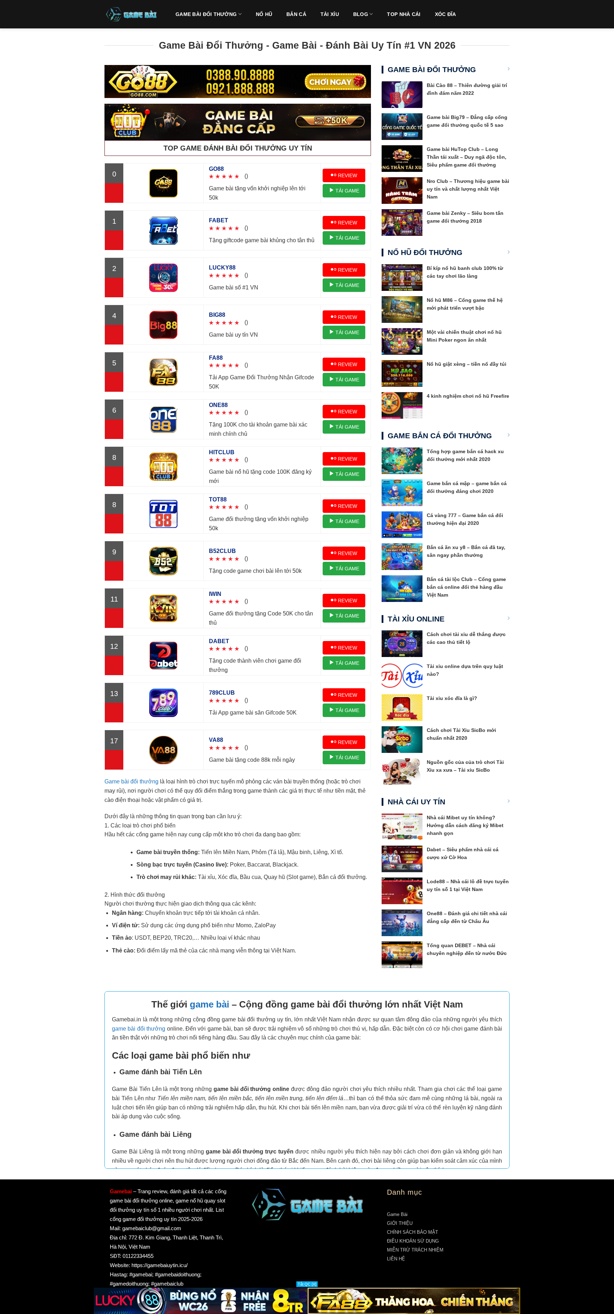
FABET (218, 220)
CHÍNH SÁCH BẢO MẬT (412, 1232)
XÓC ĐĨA (445, 14)
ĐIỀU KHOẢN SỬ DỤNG (413, 1241)
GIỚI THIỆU (400, 1223)
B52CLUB (222, 551)
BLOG (360, 14)
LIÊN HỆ (396, 1258)
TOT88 (218, 499)
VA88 (216, 740)
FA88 (216, 358)
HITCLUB (222, 452)
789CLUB (222, 693)
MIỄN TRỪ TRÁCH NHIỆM (415, 1250)
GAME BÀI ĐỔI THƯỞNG (206, 14)
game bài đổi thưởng (138, 1029)
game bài (209, 1004)
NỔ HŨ (264, 14)
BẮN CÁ (296, 14)
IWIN (215, 594)
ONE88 (218, 405)
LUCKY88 (222, 268)
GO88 (216, 169)
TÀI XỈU (330, 14)
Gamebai (121, 1191)
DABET (219, 641)
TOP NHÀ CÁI (403, 14)
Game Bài (397, 1214)
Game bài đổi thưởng (131, 781)
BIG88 (217, 315)
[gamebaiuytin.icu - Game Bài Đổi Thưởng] (131, 14)
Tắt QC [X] (307, 1284)
